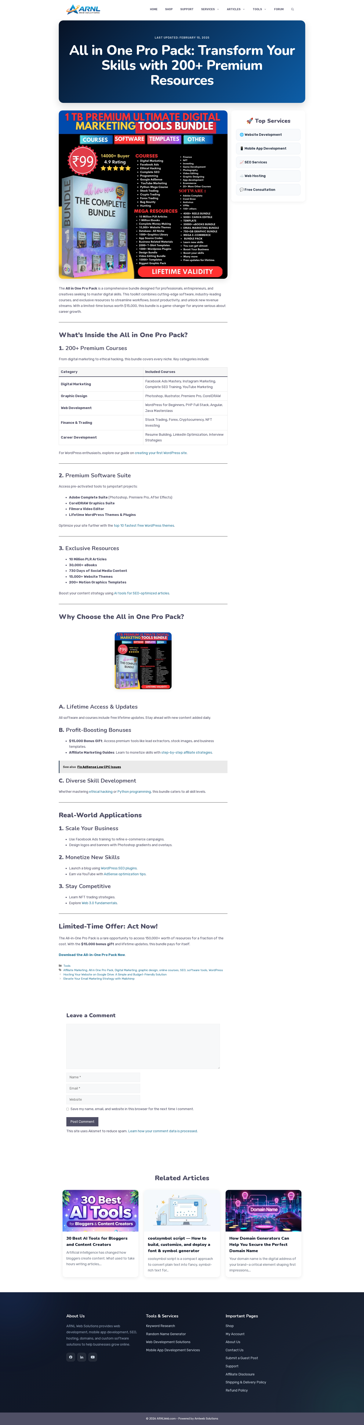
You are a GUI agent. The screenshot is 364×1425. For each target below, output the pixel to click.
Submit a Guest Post (242, 1358)
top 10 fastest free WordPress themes (144, 525)
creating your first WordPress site (161, 453)
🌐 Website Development (261, 135)
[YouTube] (92, 1357)
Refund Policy (237, 1390)
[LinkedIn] (81, 1357)
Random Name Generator (166, 1334)
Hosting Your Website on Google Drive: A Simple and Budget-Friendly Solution (115, 974)
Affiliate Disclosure (240, 1374)
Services (208, 9)
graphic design (148, 970)
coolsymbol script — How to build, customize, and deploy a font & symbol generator (179, 1245)
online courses (169, 970)
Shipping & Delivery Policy (246, 1382)
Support (187, 9)
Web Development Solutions (168, 1342)
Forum (279, 9)
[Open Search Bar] (292, 9)
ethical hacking (101, 792)
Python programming (134, 792)
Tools (257, 9)
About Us (233, 1342)
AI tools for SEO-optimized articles (141, 593)
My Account (235, 1334)
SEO (183, 970)
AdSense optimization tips (125, 874)
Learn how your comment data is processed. (163, 1131)
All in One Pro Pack (101, 970)
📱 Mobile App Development (263, 148)
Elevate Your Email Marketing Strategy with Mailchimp (99, 978)
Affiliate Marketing (75, 970)
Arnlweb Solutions (206, 1418)
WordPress (216, 970)
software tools (197, 970)
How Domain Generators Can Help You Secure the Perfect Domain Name (259, 1245)
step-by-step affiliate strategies (186, 752)
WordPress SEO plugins (119, 868)
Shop (169, 9)
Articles (234, 9)
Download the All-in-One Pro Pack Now (92, 955)
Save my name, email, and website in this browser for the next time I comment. (132, 1109)
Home (154, 9)
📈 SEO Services (253, 162)
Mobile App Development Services (173, 1350)
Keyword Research (160, 1326)
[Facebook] (70, 1357)
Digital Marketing (126, 970)
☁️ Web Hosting (253, 176)
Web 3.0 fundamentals (99, 903)
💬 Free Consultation (257, 190)
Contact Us (234, 1350)
